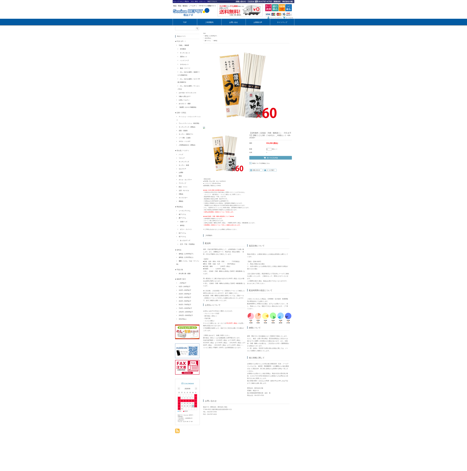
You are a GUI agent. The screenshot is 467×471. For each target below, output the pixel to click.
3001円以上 (208, 38)
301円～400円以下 (185, 297)
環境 (180, 176)
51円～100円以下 (184, 286)
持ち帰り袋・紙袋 (184, 273)
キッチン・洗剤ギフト (186, 134)
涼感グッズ (183, 222)
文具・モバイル (184, 190)
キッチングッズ (184, 162)
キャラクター (183, 198)
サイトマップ (282, 22)
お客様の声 (258, 22)
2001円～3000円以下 (186, 315)
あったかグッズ (185, 240)
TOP (185, 22)
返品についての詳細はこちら (261, 163)
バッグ (181, 154)
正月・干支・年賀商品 (187, 244)
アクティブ (182, 183)
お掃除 (181, 172)
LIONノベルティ (184, 100)
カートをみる (289, 17)
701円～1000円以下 (185, 308)
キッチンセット (185, 53)
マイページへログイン (276, 17)
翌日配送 (183, 49)
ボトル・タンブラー (185, 180)
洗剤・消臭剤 (183, 130)
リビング (182, 158)
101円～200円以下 (185, 290)
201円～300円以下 (185, 294)
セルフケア (182, 169)
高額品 (181, 201)
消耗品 (181, 194)
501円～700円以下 (185, 304)
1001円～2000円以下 (186, 312)
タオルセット (184, 64)
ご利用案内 (209, 22)
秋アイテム (182, 233)
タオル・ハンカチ (184, 141)
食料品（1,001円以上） (186, 257)
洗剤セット (183, 56)
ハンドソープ (184, 60)
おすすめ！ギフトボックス (187, 93)
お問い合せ (233, 22)
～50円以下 (182, 283)
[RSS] (177, 432)
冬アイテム (182, 237)
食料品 (215, 40)
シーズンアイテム (184, 211)
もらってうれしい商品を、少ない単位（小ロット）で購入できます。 (195, 1)
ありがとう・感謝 (184, 103)
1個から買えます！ (185, 96)
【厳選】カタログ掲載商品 (187, 107)
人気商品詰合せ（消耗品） (187, 145)
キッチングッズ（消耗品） (187, 127)
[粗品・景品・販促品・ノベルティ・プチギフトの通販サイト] (191, 18)
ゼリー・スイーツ (186, 229)
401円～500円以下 (185, 301)
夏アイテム (208, 40)
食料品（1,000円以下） (211, 36)
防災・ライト (183, 187)
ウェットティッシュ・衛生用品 (189, 123)
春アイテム (182, 214)
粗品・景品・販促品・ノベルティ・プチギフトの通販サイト (194, 6)
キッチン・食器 (184, 165)
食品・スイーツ (185, 68)
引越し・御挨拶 (184, 45)
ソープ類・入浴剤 (184, 138)
